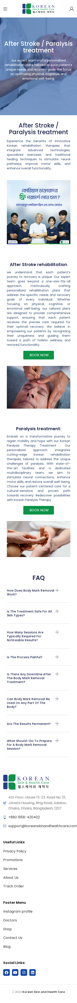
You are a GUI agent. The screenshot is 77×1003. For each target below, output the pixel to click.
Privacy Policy (14, 851)
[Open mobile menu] (5, 9)
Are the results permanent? (29, 724)
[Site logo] (38, 8)
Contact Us (12, 937)
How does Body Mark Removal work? (30, 592)
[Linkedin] (32, 972)
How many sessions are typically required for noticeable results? (25, 636)
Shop (7, 929)
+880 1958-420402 (24, 817)
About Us (10, 877)
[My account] (71, 9)
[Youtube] (15, 972)
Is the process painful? (24, 657)
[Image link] (26, 781)
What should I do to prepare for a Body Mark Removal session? (29, 745)
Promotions (13, 859)
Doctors (10, 920)
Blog (6, 946)
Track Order (13, 886)
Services (10, 868)
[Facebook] (6, 972)
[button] (38, 595)
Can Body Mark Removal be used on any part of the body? (28, 703)
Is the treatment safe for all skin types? (29, 613)
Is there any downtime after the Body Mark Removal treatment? (29, 678)
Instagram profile (18, 911)
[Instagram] (24, 972)
